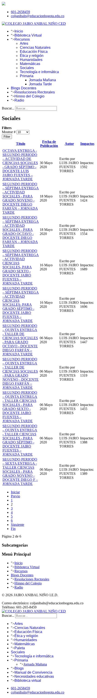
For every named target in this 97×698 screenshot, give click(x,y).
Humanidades (31, 60)
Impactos (87, 144)
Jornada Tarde (40, 84)
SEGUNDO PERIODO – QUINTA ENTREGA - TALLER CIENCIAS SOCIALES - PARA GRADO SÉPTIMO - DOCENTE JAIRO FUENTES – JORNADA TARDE (19, 440)
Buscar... (8, 108)
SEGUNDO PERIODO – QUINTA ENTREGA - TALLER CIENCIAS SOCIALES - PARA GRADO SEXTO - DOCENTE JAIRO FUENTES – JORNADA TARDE (19, 407)
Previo (15, 496)
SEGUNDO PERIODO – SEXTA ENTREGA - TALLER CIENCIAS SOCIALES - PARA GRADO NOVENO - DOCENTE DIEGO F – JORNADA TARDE (20, 471)
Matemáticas (30, 64)
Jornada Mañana (42, 80)
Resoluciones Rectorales (34, 92)
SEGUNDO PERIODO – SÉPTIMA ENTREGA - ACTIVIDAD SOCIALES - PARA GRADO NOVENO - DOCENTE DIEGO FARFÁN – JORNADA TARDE (20, 198)
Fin (13, 529)
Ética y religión (32, 56)
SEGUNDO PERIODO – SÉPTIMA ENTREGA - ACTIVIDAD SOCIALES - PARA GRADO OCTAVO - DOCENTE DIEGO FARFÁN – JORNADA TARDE (20, 232)
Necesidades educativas (34, 676)
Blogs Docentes (23, 88)
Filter (7, 136)
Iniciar (15, 492)
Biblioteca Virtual (28, 35)
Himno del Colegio (29, 96)
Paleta (19, 648)
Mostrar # (9, 132)
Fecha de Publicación (49, 144)
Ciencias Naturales (35, 47)
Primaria (26, 76)
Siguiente (17, 524)
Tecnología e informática (39, 72)
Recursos (22, 39)
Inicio (18, 31)
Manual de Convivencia (33, 672)
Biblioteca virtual (27, 680)
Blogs (19, 668)
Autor (69, 144)
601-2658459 (20, 12)
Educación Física (34, 51)
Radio (19, 100)
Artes (24, 43)
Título (20, 144)
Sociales (27, 68)
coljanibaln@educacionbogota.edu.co (37, 16)
